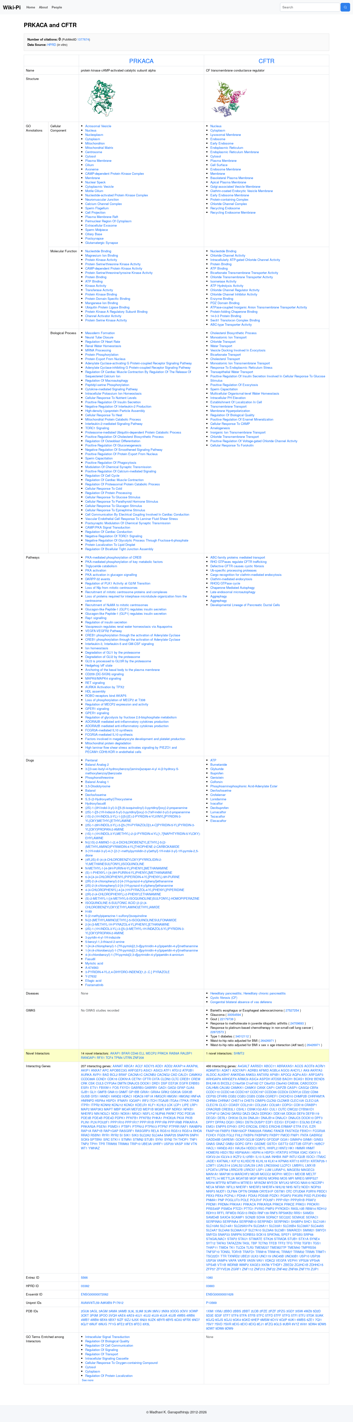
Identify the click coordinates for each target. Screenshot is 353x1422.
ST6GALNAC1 (216, 1238)
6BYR (161, 1319)
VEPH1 (292, 1260)
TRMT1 (321, 1251)
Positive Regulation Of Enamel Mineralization (241, 419)
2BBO (228, 1311)
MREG (299, 1178)
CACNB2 (150, 1074)
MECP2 (151, 1053)
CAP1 (271, 1087)
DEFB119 (312, 1113)
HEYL (262, 1148)
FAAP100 (212, 1130)
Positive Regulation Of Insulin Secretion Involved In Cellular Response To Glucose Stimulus (267, 378)
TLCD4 (240, 1247)
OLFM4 (232, 1191)
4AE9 (130, 1315)
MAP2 (85, 1109)
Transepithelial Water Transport (231, 371)
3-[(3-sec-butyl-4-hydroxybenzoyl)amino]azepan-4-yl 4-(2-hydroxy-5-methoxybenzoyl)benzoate (132, 770)
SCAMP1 (237, 1217)
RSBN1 (96, 1135)
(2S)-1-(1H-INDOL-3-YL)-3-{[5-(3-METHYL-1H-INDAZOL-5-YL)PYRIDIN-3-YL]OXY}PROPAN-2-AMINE (134, 930)
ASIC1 (147, 1070)
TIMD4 (223, 1247)
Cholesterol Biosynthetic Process (233, 333)
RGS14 (187, 1130)
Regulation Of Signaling (101, 1349)
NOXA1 (126, 1113)
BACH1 (287, 1079)
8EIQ (252, 1324)
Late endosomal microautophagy (233, 592)
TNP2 (85, 1143)
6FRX (187, 1319)
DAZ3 (246, 1113)
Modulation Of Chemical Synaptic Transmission (118, 466)
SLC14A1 (226, 1225)
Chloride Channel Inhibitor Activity (233, 294)
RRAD (85, 1135)
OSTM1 (279, 1191)
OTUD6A (299, 1191)
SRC (106, 1139)
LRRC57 (249, 1169)
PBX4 (219, 1195)
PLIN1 (85, 1122)
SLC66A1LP (239, 1230)
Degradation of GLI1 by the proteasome (112, 652)
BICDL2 (226, 1083)
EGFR (183, 1083)
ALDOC (211, 1074)
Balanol (90, 790)
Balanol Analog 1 (97, 781)
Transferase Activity (99, 290)
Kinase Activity (95, 285)
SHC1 (308, 1221)
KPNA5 (283, 1161)
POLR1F (256, 1200)
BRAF (123, 1074)
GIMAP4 (296, 1139)
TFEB (273, 1243)
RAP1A (86, 1130)
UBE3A (146, 1143)
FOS (115, 1087)
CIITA (156, 1079)
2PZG (281, 1311)
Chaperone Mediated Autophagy (232, 587)
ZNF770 (304, 1269)
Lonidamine (218, 799)
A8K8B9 (106, 1302)
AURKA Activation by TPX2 (104, 687)
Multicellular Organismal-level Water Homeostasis (244, 393)
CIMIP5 (260, 1100)
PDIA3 (252, 1195)
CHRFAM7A (316, 1096)
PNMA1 (211, 1200)
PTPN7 (163, 1126)
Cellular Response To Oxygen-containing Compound (121, 1362)
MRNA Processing (98, 350)
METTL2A (228, 1178)
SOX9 (85, 1139)
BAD (106, 1074)
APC (105, 1070)
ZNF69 (293, 1269)
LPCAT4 (212, 1169)
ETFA (297, 1126)
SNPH (194, 1135)
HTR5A (294, 1152)
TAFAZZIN (234, 1243)
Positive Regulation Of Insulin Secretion (113, 402)
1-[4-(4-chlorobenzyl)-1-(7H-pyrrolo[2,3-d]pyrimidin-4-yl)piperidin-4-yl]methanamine (141, 950)
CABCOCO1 (308, 1083)
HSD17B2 (227, 1152)
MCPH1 (277, 1174)
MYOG (295, 1182)
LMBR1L (298, 1165)
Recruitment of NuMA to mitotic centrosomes (116, 605)
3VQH (113, 1315)
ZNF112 (247, 1269)
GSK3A (175, 1092)
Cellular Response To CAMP (230, 423)
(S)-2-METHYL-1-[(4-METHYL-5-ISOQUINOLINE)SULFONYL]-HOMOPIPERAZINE (142, 898)
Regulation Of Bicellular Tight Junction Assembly (119, 549)
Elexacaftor (218, 820)
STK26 (268, 1238)
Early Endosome (221, 143)
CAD (174, 1074)
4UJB (172, 1315)
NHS (289, 1187)
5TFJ (301, 1315)
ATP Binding (94, 281)
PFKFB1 (132, 1117)
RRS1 (298, 1213)
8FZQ (269, 1324)
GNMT (123, 1092)
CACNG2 (163, 1074)
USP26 (315, 1256)
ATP (213, 760)
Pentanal (91, 760)
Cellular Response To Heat (103, 415)
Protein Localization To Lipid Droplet (110, 544)
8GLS (278, 1324)
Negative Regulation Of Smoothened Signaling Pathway (124, 449)
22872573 (217, 1032)
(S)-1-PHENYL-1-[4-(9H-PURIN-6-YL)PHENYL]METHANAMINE (128, 872)
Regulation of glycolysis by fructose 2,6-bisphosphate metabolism (131, 717)
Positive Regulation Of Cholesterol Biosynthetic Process (124, 436)
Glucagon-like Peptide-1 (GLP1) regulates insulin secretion (125, 609)
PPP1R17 (132, 1122)
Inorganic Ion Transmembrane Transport (238, 432)
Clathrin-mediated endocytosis (231, 579)
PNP (221, 1200)
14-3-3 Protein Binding (225, 315)
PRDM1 (211, 1204)
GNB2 (229, 1143)
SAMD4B (212, 1217)
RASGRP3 (142, 1130)
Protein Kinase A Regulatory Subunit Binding (116, 311)
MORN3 (273, 1178)
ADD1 (159, 1066)
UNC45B (278, 1256)
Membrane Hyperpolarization (230, 410)
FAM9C (267, 1130)
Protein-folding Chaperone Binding (233, 311)
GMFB (102, 1092)
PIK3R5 (297, 1195)
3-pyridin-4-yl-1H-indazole (102, 937)
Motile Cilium (94, 190)
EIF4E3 (316, 1122)
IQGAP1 (135, 1100)
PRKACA (141, 60)
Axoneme (91, 169)
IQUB (301, 1156)
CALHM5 (212, 1087)
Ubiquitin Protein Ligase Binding (107, 307)
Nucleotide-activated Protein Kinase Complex (116, 195)
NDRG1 (177, 1109)
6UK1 (292, 1319)
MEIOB (300, 1174)
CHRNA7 (224, 1100)
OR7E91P (266, 1191)
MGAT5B (242, 1178)
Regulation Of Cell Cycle (102, 475)
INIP (285, 1156)
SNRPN (236, 1234)
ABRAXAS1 (285, 1066)
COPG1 (287, 1105)
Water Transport (221, 345)
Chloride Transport (223, 341)
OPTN (242, 1191)
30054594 (234, 1014)
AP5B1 (275, 1074)
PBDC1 (322, 1191)
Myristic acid (94, 963)
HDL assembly (95, 691)
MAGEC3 (307, 1169)
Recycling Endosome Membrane (233, 212)
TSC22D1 (212, 1256)
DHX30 (233, 1117)
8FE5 (129, 1324)
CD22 (306, 1092)
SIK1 (127, 1135)
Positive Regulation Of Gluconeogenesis (113, 445)
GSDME (260, 1143)
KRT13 (294, 1161)
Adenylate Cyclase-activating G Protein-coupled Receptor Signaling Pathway (138, 363)
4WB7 (85, 1319)
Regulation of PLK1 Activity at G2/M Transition (117, 583)
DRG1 (240, 1122)
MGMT (159, 1109)
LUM (268, 1169)
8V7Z (295, 1324)
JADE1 (211, 1161)
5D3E (210, 1315)
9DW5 (322, 1324)
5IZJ (127, 1319)
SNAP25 (170, 1135)
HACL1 (211, 1148)
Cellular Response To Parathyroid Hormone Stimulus (121, 501)
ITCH (153, 1100)
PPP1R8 (161, 1122)
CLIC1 (223, 1105)
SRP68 (308, 1234)
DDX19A (279, 1113)
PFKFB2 (145, 1117)
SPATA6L (273, 1234)
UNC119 (265, 1256)
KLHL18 (261, 1161)
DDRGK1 (266, 1113)
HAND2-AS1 (225, 1148)
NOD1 (305, 1187)
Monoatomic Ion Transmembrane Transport (240, 363)
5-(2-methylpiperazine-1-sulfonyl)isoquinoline (116, 915)
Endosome (217, 139)
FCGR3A (319, 1130)
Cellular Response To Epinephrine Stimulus (115, 510)
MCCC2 (265, 1174)
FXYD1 (125, 1087)
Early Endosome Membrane (229, 195)
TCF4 (109, 1057)
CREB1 (185, 1079)
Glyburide (217, 768)
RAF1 (184, 1126)
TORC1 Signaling (97, 428)
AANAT (118, 1066)
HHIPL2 (272, 1148)
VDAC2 (270, 1260)
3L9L (131, 1311)
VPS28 (304, 1260)
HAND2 (116, 1096)
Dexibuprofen (219, 807)
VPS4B (211, 1264)
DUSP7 (259, 1122)
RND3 (252, 1213)
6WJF (93, 1324)
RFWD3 (230, 1213)
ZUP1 (315, 1269)
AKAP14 (179, 1066)
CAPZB (281, 1087)
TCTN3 (263, 1243)
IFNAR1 (122, 1100)
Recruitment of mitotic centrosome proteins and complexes (126, 592)
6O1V (274, 1319)
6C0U (178, 1319)
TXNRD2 (233, 1256)
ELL (142, 1053)
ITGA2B (163, 1100)
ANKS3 (251, 1074)
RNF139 (263, 1213)
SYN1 (159, 1139)
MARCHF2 (242, 1174)
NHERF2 (87, 1113)
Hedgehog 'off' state (98, 665)
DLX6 (243, 1117)
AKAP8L (192, 1066)
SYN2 (168, 1139)
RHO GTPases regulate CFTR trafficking (238, 561)
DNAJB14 (267, 1117)
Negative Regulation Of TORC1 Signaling (113, 536)
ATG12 (176, 1070)
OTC (289, 1191)
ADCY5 (149, 1066)
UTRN (127, 1057)
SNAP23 (224, 1234)
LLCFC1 (285, 1165)
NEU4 (210, 1187)
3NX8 (165, 1311)
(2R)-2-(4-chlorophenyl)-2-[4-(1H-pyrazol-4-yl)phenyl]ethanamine (129, 881)
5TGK (310, 1315)
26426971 (267, 1040)
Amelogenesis (220, 428)
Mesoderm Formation (100, 333)
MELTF (311, 1174)
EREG (263, 1126)
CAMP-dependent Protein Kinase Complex (114, 173)
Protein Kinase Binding (101, 294)
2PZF (272, 1311)
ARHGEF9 (229, 1079)
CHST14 (237, 1100)
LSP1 (260, 1169)
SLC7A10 (254, 1230)
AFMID (264, 1070)
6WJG (102, 1324)
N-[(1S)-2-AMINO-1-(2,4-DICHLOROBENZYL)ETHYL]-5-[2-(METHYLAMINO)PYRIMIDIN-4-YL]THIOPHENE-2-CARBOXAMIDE (132, 844)
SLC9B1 (280, 1230)
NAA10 (305, 1182)
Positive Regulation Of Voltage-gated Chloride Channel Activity (254, 441)
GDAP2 (260, 1139)
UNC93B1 (291, 1256)
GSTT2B (295, 1143)
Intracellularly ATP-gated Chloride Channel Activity (245, 259)
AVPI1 (97, 1074)
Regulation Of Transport (101, 1354)
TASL (246, 1243)
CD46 (134, 1053)
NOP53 (316, 1187)
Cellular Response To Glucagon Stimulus (113, 505)
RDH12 (322, 1208)
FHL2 (239, 1135)
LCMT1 (211, 1165)
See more (87, 1380)
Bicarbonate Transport (225, 354)
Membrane (92, 177)
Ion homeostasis (96, 648)
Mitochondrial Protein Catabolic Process (113, 419)
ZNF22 (270, 1269)
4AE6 (122, 1315)
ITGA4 (174, 1100)
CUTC (282, 1109)
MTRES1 (247, 1182)
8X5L (146, 1324)
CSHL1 (241, 1109)
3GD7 (290, 1311)
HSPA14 (257, 1152)
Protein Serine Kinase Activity (106, 320)
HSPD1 (111, 1100)
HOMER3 (212, 1152)
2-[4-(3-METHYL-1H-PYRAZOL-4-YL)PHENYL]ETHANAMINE (127, 924)
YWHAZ (94, 1148)
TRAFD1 (249, 1251)
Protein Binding (95, 277)
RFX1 (101, 1057)
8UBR (287, 1324)
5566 (84, 1277)
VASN (251, 1260)
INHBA (276, 1156)
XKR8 (265, 1264)
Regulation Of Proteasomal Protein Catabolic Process (122, 484)
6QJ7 (84, 1324)
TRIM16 (261, 1251)
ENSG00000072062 (94, 1294)
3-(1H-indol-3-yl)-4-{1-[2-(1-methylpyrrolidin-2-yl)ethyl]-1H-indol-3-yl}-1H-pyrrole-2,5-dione (142, 853)
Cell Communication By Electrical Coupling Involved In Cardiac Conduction (137, 514)
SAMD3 (308, 1213)
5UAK (319, 1315)
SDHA (260, 1217)
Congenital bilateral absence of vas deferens (241, 1002)
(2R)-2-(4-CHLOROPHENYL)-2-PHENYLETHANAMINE (123, 894)
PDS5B (263, 1195)
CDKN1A (124, 1079)
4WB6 (190, 1315)
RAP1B (97, 1130)
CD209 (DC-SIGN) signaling (104, 674)
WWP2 (244, 1264)
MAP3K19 (226, 1174)
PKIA (180, 1117)
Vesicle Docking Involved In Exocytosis (238, 350)
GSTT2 (283, 1143)
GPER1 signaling (97, 708)
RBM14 (310, 1208)
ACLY (139, 1066)
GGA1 (284, 1139)
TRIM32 (298, 1251)
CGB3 (241, 1096)
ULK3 (254, 1256)
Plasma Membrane (98, 160)
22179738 (226, 1019)
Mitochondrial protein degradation (108, 743)
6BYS (169, 1319)
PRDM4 (223, 1204)
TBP (254, 1243)
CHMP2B (300, 1096)
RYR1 (106, 1135)
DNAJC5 (133, 1083)
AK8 (306, 1070)
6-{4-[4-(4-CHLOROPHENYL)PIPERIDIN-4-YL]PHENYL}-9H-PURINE (132, 876)
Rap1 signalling (95, 617)
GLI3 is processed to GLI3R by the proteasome (118, 661)
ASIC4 (253, 1079)
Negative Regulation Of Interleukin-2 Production (118, 406)
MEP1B (148, 1109)
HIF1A (148, 1096)
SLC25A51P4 (243, 1225)
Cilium (89, 165)
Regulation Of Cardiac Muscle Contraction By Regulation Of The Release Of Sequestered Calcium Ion (138, 373)
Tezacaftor (217, 816)
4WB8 (94, 1319)
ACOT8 (309, 1066)
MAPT (108, 1109)
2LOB (255, 1311)
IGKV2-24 (213, 1156)
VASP (179, 1143)
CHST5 (249, 1100)
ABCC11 (270, 1066)
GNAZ (220, 1143)
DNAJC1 (281, 1117)
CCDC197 (257, 1092)
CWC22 (292, 1109)
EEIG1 (279, 1122)
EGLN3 (305, 1122)
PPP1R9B (175, 1122)
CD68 (314, 1092)
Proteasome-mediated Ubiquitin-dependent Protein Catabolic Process (133, 432)
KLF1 (152, 1105)
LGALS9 (249, 1165)
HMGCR (160, 1096)
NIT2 (297, 1187)
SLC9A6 (268, 1230)
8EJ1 (260, 1324)
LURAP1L (279, 1169)
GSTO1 (272, 1143)
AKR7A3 (316, 1070)
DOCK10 (307, 1117)
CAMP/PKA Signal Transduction (107, 527)
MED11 (289, 1174)
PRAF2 (311, 1200)
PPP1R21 (283, 1200)
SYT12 (210, 1243)
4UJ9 (155, 1315)
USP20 (169, 1143)
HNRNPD (87, 1100)
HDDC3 (251, 1148)
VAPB (241, 1260)
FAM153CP (239, 1130)
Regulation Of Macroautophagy (106, 380)
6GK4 (237, 1319)
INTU (293, 1156)
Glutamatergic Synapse (101, 242)
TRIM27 (286, 1251)
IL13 (259, 1156)
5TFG (286, 1315)
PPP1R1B (147, 1122)
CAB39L (293, 1083)
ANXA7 (96, 1070)
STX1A (303, 1238)
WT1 (84, 1148)
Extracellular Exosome (101, 225)
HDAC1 (127, 1096)
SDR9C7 (272, 1217)
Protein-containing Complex (229, 199)
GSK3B (187, 1092)
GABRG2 (315, 1135)
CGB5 (251, 1096)
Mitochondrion (95, 143)
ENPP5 (221, 1126)
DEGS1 (211, 1117)
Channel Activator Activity (103, 315)
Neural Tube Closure (99, 337)
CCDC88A (88, 1079)
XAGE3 (255, 1264)
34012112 (242, 1036)
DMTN (121, 1083)
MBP (117, 1109)
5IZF (120, 1319)
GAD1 (162, 1087)
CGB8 (260, 1096)
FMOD (285, 1135)
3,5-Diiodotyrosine (97, 786)
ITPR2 (95, 1105)
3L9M (139, 1311)
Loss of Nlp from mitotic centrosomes (111, 587)
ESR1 (85, 1087)
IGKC (304, 1152)
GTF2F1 (308, 1143)
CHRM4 (211, 1100)
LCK (170, 1105)
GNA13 (113, 1092)
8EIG (235, 1324)
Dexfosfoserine (95, 794)
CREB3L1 (228, 1109)
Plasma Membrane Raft (101, 216)
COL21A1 (247, 1105)
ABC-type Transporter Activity (231, 324)
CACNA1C (135, 1074)
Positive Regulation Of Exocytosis (234, 384)
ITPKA (184, 1100)
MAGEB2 (293, 1169)
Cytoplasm (92, 139)
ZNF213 (259, 1269)
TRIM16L (274, 1251)
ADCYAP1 (239, 1070)
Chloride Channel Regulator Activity (235, 290)
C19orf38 (238, 1083)
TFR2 (297, 1243)
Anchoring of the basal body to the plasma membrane (122, 669)
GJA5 (190, 1087)
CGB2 (232, 1096)
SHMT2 (239, 1053)
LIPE (185, 1105)
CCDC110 (213, 1092)
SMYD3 (211, 1234)
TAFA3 (221, 1243)
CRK (84, 1083)
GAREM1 (228, 1139)
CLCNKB (283, 1100)
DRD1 (156, 1083)
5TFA (243, 1315)
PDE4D (108, 1117)
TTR (223, 1256)
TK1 (232, 1247)
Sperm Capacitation (99, 458)
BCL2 (114, 1074)
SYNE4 (315, 1238)
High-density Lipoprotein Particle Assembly (115, 410)
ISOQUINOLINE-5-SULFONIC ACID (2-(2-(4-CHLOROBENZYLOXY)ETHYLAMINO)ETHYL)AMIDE (122, 904)
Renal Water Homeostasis (103, 345)
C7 (261, 1083)
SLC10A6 (212, 1225)
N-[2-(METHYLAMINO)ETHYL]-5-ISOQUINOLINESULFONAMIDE (131, 920)
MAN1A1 (212, 1174)
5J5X (135, 1319)
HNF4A (196, 1096)
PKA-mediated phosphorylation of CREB (113, 557)
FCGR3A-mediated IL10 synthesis (109, 730)
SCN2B (250, 1217)
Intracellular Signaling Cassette (106, 1358)
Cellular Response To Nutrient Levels (111, 397)
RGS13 (176, 1130)
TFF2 (281, 1243)
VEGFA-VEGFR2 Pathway (103, 630)
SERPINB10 (247, 1221)
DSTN (249, 1122)
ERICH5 (274, 1126)
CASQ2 (303, 1087)
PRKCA (163, 1053)
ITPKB (194, 1100)
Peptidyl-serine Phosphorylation (107, 384)
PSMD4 (226, 1208)
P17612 (118, 1302)
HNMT (310, 1148)
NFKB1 (188, 1109)
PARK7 (171, 1113)
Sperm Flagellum (97, 208)
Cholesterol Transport (225, 358)
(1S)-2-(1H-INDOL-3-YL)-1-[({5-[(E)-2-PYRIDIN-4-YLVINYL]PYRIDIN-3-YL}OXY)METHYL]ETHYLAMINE (133, 818)
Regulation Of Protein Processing (108, 492)
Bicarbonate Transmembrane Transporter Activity (244, 272)
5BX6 (103, 1319)
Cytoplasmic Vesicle (99, 186)
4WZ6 (308, 1311)
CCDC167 (242, 1092)
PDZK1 (274, 1195)
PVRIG (259, 1208)
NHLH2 (280, 1187)
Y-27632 (91, 976)
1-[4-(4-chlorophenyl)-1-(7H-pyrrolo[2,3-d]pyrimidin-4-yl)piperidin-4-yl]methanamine (141, 946)
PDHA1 (242, 1195)
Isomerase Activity (223, 281)
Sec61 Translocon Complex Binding (235, 320)
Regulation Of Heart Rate (102, 341)
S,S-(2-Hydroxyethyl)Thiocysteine (108, 799)
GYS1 (95, 1096)
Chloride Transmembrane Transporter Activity (241, 277)
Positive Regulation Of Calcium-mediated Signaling (120, 471)
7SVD (218, 1324)
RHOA (197, 1130)
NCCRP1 (317, 1182)
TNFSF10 (212, 1251)
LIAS (259, 1165)
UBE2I (245, 1256)
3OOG (174, 1311)
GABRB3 (137, 1087)
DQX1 (230, 1122)
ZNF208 (138, 1057)
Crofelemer (217, 794)
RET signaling (95, 682)
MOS (283, 1178)
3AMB (122, 1311)
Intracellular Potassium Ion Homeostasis (113, 393)
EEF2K (173, 1083)
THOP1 (183, 1139)
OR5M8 (253, 1191)
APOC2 (286, 1074)
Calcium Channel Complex (103, 203)
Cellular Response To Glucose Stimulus (112, 497)
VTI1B (221, 1264)
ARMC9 (242, 1079)
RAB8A (174, 1053)
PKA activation (95, 570)
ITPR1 (85, 1105)
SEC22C (285, 1217)
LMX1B (310, 1165)
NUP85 (160, 1113)
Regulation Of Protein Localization (109, 1375)
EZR (312, 1126)
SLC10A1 (319, 1221)
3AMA (113, 1311)
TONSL (225, 1251)
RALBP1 (186, 1053)
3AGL (94, 1311)
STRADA (280, 1238)
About (43, 7)
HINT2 (283, 1148)
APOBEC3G (118, 1070)
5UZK (152, 1319)
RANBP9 (195, 1126)
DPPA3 (220, 1122)
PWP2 (269, 1208)
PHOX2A (169, 1117)
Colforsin (216, 781)
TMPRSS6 (308, 1247)
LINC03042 (271, 1165)
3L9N (147, 1311)
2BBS (237, 1311)
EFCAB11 (292, 1122)
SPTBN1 (96, 1139)
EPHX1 (232, 1126)
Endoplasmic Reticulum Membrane (234, 152)
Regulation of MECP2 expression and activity (116, 704)
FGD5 (221, 1135)
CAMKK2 (195, 1074)
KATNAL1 (224, 1161)
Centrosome (93, 152)
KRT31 (305, 1161)
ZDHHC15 (316, 1264)
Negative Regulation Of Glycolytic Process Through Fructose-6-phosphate (136, 540)
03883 (210, 1285)
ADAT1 (226, 1070)
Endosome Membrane (225, 169)
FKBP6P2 (261, 1135)
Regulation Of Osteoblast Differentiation (112, 441)
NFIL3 (230, 1187)
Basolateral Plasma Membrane (231, 177)
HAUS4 (240, 1148)
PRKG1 (301, 1204)
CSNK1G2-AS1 (257, 1109)
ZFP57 (210, 1269)
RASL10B (297, 1208)
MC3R (254, 1174)
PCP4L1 (230, 1195)
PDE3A (190, 1113)
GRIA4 (155, 1092)
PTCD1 (238, 1208)
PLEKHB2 (319, 1195)
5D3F (218, 1315)
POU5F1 (269, 1200)
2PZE (264, 1311)
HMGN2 (184, 1096)
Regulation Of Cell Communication (109, 1345)
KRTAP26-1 (319, 1161)
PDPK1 (120, 1117)
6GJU (228, 1319)
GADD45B (213, 1139)
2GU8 (85, 1311)
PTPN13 (151, 1126)
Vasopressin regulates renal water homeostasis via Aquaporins (128, 626)
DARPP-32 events (97, 579)
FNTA (304, 1135)
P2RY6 (311, 1191)
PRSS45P (213, 1208)
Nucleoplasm (94, 134)
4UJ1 (138, 1315)
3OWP (193, 1311)
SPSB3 (297, 1234)
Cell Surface (218, 165)
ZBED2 (288, 1264)
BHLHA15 (213, 1083)
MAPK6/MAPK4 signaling (103, 678)
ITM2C (321, 1156)
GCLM (249, 1139)
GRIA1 (145, 1092)
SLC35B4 (289, 1225)
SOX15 (261, 1234)
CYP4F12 (212, 1113)
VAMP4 (222, 1260)
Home (30, 7)
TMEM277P (278, 1247)
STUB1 (149, 1139)
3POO (103, 1315)
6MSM (264, 1319)
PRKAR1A (190, 1122)
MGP (253, 1178)
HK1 (291, 1148)
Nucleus (91, 130)
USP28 (211, 1260)
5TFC (260, 1315)
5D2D (317, 1311)
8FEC (138, 1324)
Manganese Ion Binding (101, 303)
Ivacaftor (216, 803)
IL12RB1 (249, 1156)
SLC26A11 (260, 1225)
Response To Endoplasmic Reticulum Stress (241, 367)
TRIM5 (310, 1251)
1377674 (83, 39)
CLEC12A (312, 1100)
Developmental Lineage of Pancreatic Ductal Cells (245, 605)
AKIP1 (85, 1070)
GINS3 (318, 1139)
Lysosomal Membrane (225, 134)
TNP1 (193, 1139)
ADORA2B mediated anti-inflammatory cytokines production (127, 721)
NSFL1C (148, 1113)
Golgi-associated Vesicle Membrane (235, 186)
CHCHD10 (286, 1096)
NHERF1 (242, 1187)
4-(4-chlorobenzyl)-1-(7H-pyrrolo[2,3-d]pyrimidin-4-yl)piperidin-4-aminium (134, 954)
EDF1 (270, 1122)
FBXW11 (105, 1087)
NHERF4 (268, 1187)
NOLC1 (105, 1113)
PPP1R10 (117, 1122)
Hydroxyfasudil (95, 803)
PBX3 (210, 1195)
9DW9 (229, 1328)
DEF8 (301, 1113)
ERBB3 (194, 1083)
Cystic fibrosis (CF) (223, 997)
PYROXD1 (282, 1208)
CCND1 (101, 1079)
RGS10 (165, 1130)
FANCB (279, 1130)
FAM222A (255, 1130)
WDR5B (232, 1264)
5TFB (252, 1315)
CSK (91, 1083)
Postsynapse (94, 238)
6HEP (255, 1319)
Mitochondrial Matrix (99, 147)
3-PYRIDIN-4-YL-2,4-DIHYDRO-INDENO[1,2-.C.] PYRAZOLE (127, 972)
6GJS (219, 1319)
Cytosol (90, 156)
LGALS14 (223, 1165)
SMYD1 (321, 1230)
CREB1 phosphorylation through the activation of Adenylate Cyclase (132, 635)
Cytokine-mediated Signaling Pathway (111, 389)
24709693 (297, 1023)
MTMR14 (233, 1182)
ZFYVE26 (223, 1269)
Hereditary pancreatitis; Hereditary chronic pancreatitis (248, 993)
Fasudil (90, 959)
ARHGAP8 (213, 1079)
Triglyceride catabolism (101, 566)
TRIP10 (135, 1143)
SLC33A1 (275, 1225)
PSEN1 (102, 1126)
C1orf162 (252, 1083)
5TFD (269, 1315)
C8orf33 (269, 1083)
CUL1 (273, 1109)
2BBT (246, 1311)
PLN (94, 1122)
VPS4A (315, 1260)
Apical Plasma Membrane (228, 182)
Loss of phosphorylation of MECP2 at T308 (115, 700)
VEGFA (281, 1260)
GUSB (85, 1096)
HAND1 (105, 1096)
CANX (261, 1087)
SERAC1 (312, 1217)
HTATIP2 (282, 1152)
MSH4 (210, 1182)
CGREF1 (271, 1096)
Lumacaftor (218, 812)
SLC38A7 (303, 1225)
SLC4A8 (224, 1230)
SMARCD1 (294, 1230)
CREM (195, 1079)
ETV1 (94, 1087)
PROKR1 (313, 1204)
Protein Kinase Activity (101, 259)
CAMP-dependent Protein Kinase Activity (113, 268)
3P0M (94, 1315)
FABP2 (225, 1130)
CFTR (266, 60)
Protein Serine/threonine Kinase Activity (113, 264)
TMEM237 (262, 1247)
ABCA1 (129, 1066)
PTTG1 (249, 1208)
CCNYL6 (295, 1092)
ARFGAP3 (316, 1074)
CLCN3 (271, 1100)
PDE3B (86, 1117)
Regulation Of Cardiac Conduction (108, 531)
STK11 (115, 1139)
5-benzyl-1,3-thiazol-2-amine (104, 941)
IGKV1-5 (315, 1152)
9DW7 (210, 1328)
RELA (155, 1130)
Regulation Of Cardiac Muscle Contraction (114, 479)
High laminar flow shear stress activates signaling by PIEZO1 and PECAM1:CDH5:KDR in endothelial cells (131, 749)
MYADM (260, 1182)
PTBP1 (126, 1126)
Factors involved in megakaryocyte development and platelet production (135, 738)
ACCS (299, 1066)
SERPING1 (282, 1221)
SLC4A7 (211, 1230)
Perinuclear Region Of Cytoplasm (108, 221)
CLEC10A (297, 1100)
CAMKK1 (237, 1087)
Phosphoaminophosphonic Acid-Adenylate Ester (243, 786)
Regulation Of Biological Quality (232, 415)
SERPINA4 (230, 1221)
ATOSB (276, 1079)
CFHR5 (222, 1096)
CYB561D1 (306, 1109)
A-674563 (91, 967)
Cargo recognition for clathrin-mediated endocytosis (246, 574)
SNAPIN (183, 1135)
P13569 (211, 1302)
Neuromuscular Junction (102, 199)
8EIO (244, 1324)
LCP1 (177, 1105)
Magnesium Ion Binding (101, 255)
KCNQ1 (129, 1105)
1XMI (209, 1311)
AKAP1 (115, 1053)
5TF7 (226, 1315)
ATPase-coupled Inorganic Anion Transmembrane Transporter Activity (258, 307)
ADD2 (168, 1066)
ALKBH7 (224, 1074)
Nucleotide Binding (98, 251)
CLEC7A (212, 1105)
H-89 (88, 911)
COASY (234, 1105)
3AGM (103, 1311)
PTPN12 (138, 1126)
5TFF (277, 1315)
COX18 (299, 1105)
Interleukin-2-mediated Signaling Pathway (114, 423)
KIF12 (235, 1161)
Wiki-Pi (12, 7)
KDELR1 (141, 1105)
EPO (241, 1126)
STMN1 (126, 1139)
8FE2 (120, 1324)
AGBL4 (275, 1070)
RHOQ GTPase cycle (225, 583)
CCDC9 (283, 1092)
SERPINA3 (214, 1221)
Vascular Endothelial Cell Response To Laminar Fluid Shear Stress (131, 518)
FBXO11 (306, 1130)
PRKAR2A (88, 1126)
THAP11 (212, 1247)
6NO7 (196, 1319)
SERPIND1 (265, 1221)
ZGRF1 (236, 1269)
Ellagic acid (93, 980)
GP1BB (134, 1092)
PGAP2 (285, 1195)
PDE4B (97, 1117)
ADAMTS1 (213, 1070)
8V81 (303, 1324)
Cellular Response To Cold (103, 488)
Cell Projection (95, 212)
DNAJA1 (254, 1117)
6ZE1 (310, 1319)
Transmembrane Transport (228, 406)
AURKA (86, 1074)
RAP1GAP (110, 1130)
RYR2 (115, 1135)
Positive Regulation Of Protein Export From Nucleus (121, 454)
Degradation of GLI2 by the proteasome (112, 656)
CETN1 (137, 1079)
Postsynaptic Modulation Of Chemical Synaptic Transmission (127, 523)
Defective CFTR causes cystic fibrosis (237, 566)
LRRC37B (236, 1169)
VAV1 (260, 1260)
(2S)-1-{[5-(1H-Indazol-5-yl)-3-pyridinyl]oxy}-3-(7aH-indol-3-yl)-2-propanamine (137, 812)
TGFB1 (307, 1243)
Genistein (217, 777)
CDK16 (112, 1079)
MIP (168, 1109)
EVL (305, 1126)
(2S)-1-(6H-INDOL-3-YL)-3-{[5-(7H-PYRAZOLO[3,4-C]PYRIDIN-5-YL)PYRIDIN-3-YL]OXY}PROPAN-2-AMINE (140, 827)
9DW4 (312, 1324)
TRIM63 (123, 1143)
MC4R (126, 1109)
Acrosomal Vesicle (98, 126)
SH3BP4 (297, 1221)
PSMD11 (114, 1126)
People (57, 7)
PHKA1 (157, 1117)
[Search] (345, 7)
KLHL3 (161, 1105)
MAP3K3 (97, 1109)
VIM (187, 1143)
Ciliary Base (93, 234)
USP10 (304, 1256)
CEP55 (211, 1096)
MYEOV (272, 1182)
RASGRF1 (126, 1130)
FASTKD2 (292, 1130)
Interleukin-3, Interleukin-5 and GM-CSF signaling (119, 643)
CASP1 (292, 1087)
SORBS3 (249, 1234)
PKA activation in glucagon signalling (111, 574)
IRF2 (145, 1100)
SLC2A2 (145, 1135)
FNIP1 (295, 1135)
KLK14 (272, 1161)
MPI (291, 1178)
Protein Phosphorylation (101, 354)
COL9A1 (275, 1105)
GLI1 (93, 1092)
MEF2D (136, 1109)
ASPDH (264, 1079)
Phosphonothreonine (99, 777)
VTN (194, 1143)
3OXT (85, 1315)
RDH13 (211, 1213)
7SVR (227, 1324)
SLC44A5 (317, 1225)
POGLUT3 (232, 1200)
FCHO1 (211, 1135)
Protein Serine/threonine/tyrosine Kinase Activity (119, 272)
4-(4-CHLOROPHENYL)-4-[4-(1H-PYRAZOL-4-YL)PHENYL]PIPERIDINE (134, 889)
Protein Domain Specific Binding (107, 298)
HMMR (300, 1148)
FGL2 (230, 1135)
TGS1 (317, 1243)
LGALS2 (237, 1165)
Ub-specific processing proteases (233, 570)
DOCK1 (145, 1083)
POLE (245, 1200)
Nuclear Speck (95, 182)
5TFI (294, 1315)
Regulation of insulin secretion (106, 622)
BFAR (126, 1053)
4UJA (163, 1315)
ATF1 (167, 1070)
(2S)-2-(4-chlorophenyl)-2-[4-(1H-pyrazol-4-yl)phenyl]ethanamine (129, 885)
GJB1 (85, 1092)
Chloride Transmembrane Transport (234, 436)
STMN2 (138, 1139)
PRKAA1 (236, 1204)
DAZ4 (255, 1113)
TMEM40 (293, 1247)
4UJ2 (147, 1315)
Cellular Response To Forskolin (232, 445)
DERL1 (222, 1117)
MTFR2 (221, 1182)
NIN (96, 1113)
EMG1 (210, 1126)
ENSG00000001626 (219, 1294)
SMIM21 (309, 1230)
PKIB (189, 1117)
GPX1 (249, 1143)
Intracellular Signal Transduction (107, 1336)
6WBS (301, 1319)
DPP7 (210, 1122)
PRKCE (289, 1204)
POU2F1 (103, 1122)
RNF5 (274, 1213)
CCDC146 (227, 1092)
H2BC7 (319, 1143)
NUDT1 (221, 1191)
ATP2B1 (188, 1070)
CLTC (175, 1079)
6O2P (283, 1319)
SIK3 (135, 1135)
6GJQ (210, 1319)
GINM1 (308, 1139)
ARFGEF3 (135, 1070)
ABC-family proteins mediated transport (237, 557)
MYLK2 (284, 1182)
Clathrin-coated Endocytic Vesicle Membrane (241, 190)
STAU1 (243, 1238)
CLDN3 (165, 1079)
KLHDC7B (248, 1161)
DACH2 (225, 1113)
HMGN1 (172, 1096)
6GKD (246, 1319)
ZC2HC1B (301, 1264)
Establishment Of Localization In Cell (236, 402)
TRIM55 (111, 1143)
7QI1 (318, 1319)
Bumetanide (218, 764)
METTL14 (213, 1178)
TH (175, 1139)
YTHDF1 (276, 1264)
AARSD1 (256, 1066)
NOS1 (115, 1113)
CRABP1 (310, 1105)
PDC (180, 1113)
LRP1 (194, 1105)
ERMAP (286, 1126)
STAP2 (232, 1238)
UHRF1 (158, 1143)
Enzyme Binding (221, 298)
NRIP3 (210, 1191)
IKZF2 (237, 1156)
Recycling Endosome (225, 208)
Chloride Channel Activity (227, 255)
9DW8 (219, 1328)
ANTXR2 (263, 1074)
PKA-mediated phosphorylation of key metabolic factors (124, 561)
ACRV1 (320, 1066)
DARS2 (236, 1113)
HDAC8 (138, 1096)
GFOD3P (273, 1139)
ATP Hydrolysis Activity (226, 285)
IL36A (266, 1156)
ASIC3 (158, 1070)
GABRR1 (151, 1087)
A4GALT (244, 1066)
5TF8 (234, 1315)
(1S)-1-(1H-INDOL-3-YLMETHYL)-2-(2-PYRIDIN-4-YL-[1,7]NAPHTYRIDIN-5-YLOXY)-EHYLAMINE (143, 835)
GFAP (181, 1087)
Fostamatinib (94, 984)
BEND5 (319, 1079)
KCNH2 (106, 1105)
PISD (307, 1195)
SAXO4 (225, 1217)
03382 (85, 1285)
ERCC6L (252, 1126)
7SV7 (209, 1324)
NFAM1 (220, 1187)
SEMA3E (298, 1217)
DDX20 (291, 1113)
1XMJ (218, 1311)
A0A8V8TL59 (90, 1302)
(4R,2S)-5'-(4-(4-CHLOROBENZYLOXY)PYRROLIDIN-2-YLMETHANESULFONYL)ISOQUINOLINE (123, 861)
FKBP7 (274, 1135)
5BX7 (112, 1319)
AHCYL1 (296, 1070)
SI (121, 1135)
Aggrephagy (218, 596)
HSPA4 (100, 1100)
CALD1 (183, 1074)
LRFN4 (223, 1169)
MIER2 (262, 1178)
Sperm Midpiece (96, 229)
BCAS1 (299, 1079)
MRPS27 (311, 1178)
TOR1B (236, 1251)
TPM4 (118, 1057)
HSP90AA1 (243, 1152)
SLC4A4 (157, 1135)
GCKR (240, 1139)
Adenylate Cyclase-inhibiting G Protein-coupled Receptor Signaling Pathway (138, 367)
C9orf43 (281, 1083)
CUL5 (99, 1083)
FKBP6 (248, 1135)
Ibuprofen (216, 773)
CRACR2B (213, 1109)
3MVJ (156, 1311)
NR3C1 (137, 1113)
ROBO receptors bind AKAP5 (105, 695)
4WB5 (181, 1315)
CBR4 (314, 1087)
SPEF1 (286, 1234)
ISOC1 (311, 1156)
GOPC (239, 1143)
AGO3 (285, 1070)
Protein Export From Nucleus (105, 358)
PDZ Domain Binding (224, 303)
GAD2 (172, 1087)
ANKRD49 (238, 1074)
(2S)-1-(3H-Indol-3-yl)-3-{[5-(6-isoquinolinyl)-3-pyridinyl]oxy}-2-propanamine (136, 807)
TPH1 (94, 1143)
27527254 (292, 1010)
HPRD (51, 44)
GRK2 (165, 1092)
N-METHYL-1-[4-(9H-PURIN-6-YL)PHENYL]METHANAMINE (126, 868)
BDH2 (309, 1079)
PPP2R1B (298, 1200)
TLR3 (250, 1247)
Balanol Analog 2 (97, 764)
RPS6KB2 (286, 1213)
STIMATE (255, 1238)
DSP (164, 1083)
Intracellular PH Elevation (228, 397)
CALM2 (224, 1087)
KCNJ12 (117, 1105)
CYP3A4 (110, 1083)
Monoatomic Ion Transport (228, 337)
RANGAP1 (88, 1057)
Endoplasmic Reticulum (226, 147)
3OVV (184, 1311)
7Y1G (112, 1324)
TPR (102, 1143)
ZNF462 (281, 1269)
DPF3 (319, 1117)
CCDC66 (271, 1092)
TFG (289, 1243)
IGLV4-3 (226, 1156)
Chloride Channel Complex (228, 203)
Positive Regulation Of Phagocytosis (110, 462)
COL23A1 (261, 1105)
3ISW (299, 1311)
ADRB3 (253, 1070)
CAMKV (250, 1087)
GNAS (210, 1143)
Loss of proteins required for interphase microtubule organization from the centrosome (136, 598)
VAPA (232, 1260)
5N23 (143, 1319)
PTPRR (174, 1126)
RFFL (221, 1213)
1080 (209, 1277)
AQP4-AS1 (300, 1074)
